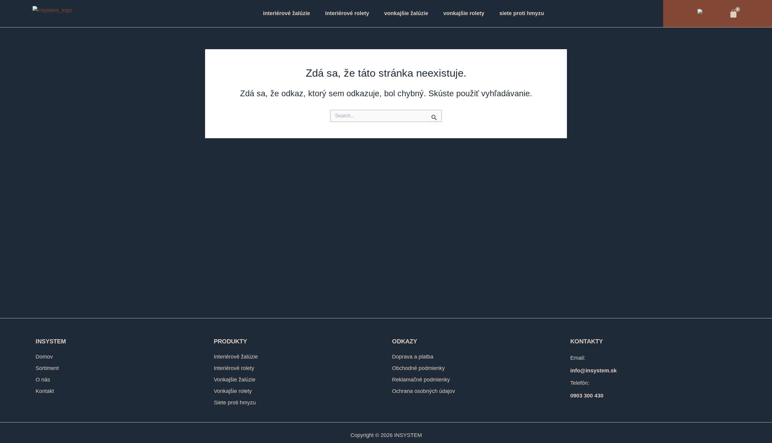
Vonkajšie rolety (463, 13)
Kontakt (45, 391)
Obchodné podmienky (418, 368)
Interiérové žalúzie (286, 13)
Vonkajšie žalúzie (406, 13)
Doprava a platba (412, 357)
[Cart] (733, 13)
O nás (43, 380)
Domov (44, 357)
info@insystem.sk (593, 371)
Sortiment (47, 368)
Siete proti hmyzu (521, 13)
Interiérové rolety (347, 13)
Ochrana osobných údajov (423, 391)
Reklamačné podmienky (421, 380)
